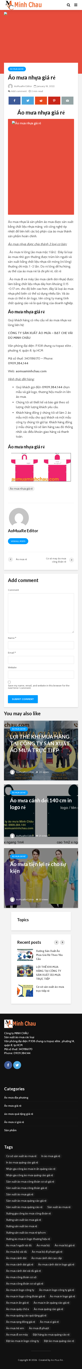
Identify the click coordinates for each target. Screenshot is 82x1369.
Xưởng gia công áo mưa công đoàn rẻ (28, 1213)
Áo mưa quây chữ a (17, 1309)
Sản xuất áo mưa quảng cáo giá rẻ (26, 1200)
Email (12, 653)
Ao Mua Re (57, 1359)
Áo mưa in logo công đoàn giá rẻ (25, 1296)
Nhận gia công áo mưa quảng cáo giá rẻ (29, 1175)
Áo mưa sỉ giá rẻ (14, 1122)
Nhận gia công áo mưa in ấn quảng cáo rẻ (30, 1169)
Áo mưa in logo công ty (20, 1290)
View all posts (18, 541)
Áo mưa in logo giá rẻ (62, 1296)
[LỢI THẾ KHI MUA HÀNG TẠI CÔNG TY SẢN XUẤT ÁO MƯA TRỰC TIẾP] (41, 750)
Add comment (19, 91)
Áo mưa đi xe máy (17, 1334)
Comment (13, 590)
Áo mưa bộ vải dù (16, 1251)
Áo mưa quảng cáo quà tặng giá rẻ (26, 1315)
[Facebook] (8, 1065)
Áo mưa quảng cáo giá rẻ (48, 1309)
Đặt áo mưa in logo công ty (22, 1341)
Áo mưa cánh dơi (16, 1258)
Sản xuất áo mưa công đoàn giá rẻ (26, 1188)
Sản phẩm (10, 1130)
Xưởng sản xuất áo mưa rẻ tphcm (26, 1232)
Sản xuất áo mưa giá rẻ (19, 1194)
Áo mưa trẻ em (15, 1328)
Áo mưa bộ (43, 1245)
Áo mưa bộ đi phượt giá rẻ (47, 1251)
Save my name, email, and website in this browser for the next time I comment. (38, 686)
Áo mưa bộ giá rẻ (65, 1245)
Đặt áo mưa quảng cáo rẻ (59, 1341)
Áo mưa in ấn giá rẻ (17, 1302)
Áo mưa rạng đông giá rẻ (20, 1322)
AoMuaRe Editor (23, 86)
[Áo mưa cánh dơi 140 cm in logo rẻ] (41, 814)
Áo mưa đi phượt (39, 1328)
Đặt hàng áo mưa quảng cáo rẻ (51, 1334)
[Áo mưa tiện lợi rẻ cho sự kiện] (41, 878)
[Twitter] (17, 1065)
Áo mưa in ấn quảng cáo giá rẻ (51, 1302)
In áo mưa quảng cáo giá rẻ (22, 1162)
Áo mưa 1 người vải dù (19, 1245)
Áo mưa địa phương (16, 1097)
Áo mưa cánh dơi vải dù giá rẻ (23, 1271)
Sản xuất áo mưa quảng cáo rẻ (24, 1207)
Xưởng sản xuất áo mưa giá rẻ (23, 1220)
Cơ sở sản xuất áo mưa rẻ (21, 1156)
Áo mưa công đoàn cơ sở (21, 1277)
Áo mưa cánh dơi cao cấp (46, 1258)
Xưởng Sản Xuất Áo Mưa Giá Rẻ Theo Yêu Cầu (49, 955)
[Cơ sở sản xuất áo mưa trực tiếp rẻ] (25, 990)
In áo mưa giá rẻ (50, 1156)
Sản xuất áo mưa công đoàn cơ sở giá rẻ (30, 1181)
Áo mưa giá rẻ (17, 69)
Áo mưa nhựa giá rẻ (21, 488)
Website (12, 667)
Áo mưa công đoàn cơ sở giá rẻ (24, 1283)
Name (12, 638)
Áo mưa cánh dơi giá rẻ (19, 1264)
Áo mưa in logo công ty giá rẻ (56, 1290)
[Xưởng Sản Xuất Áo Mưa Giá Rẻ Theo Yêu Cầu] (25, 954)
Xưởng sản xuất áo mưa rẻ (21, 1226)
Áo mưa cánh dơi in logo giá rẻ (56, 1264)
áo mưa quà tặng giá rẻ (18, 1114)
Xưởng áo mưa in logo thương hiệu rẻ (28, 1239)
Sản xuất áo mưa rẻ (58, 1207)
